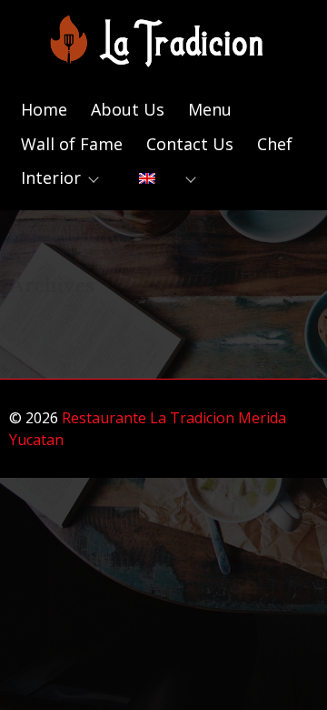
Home (44, 109)
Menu (210, 109)
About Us (127, 109)
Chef (274, 144)
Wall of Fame (72, 144)
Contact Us (189, 144)
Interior (51, 177)
